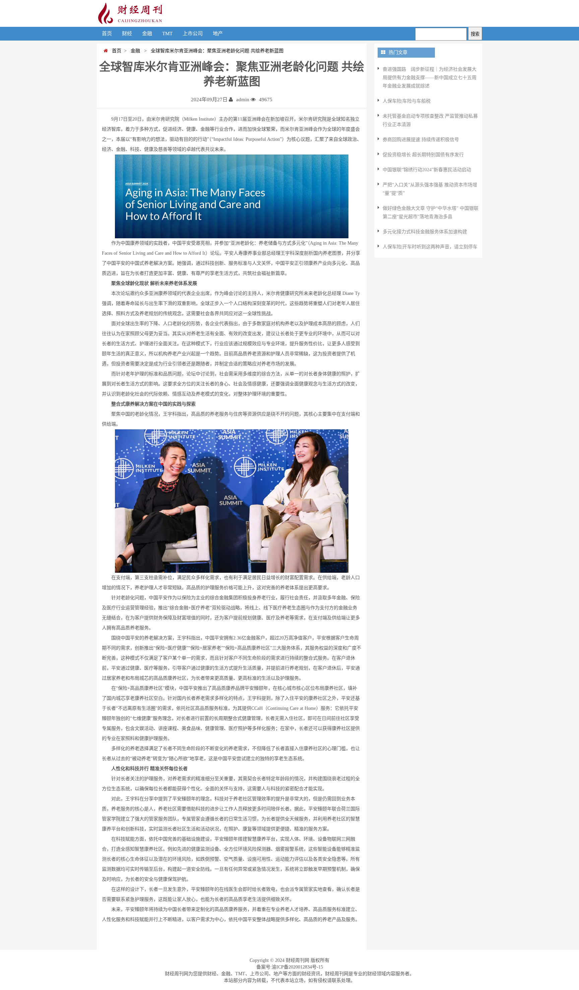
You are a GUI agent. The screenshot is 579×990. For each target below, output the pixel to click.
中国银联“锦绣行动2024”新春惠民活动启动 (427, 169)
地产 (218, 33)
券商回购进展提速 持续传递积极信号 (421, 139)
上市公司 (193, 33)
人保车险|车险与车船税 (407, 101)
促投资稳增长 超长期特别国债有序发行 (423, 154)
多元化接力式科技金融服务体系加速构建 (425, 231)
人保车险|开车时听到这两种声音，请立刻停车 (430, 246)
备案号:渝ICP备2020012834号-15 (289, 967)
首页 (107, 33)
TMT (167, 33)
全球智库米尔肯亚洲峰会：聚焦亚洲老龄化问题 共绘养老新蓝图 (215, 50)
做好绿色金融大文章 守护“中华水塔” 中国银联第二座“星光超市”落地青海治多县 (430, 212)
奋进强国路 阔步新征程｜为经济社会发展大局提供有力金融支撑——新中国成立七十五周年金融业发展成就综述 (429, 77)
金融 (147, 33)
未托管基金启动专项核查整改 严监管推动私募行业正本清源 (430, 120)
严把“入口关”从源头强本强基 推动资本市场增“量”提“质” (430, 189)
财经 (127, 33)
